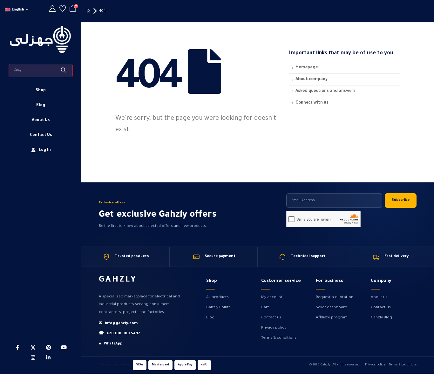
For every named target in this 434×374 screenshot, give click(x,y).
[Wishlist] (62, 9)
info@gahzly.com (118, 324)
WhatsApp (110, 344)
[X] (33, 347)
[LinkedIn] (48, 357)
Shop (41, 90)
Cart (265, 307)
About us (379, 297)
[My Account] (52, 9)
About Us (41, 120)
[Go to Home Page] (88, 11)
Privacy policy (273, 328)
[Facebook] (17, 347)
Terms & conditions (278, 338)
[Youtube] (64, 347)
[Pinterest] (48, 347)
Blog (40, 105)
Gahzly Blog (381, 318)
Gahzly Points (218, 307)
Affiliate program (332, 318)
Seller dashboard (331, 307)
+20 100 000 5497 (119, 334)
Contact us (271, 318)
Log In (45, 150)
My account (271, 297)
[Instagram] (33, 357)
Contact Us (41, 135)
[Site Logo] (40, 39)
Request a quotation (334, 297)
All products (217, 297)
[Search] (64, 70)
